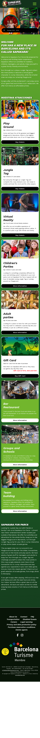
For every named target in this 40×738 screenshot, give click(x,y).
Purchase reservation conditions (21, 627)
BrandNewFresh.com (20, 675)
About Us (13, 617)
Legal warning (26, 622)
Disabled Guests (30, 619)
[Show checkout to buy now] (20, 109)
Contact (23, 617)
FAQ (32, 617)
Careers (14, 622)
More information (20, 286)
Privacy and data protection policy (21, 625)
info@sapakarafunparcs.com (10, 670)
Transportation (13, 619)
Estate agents (21, 630)
